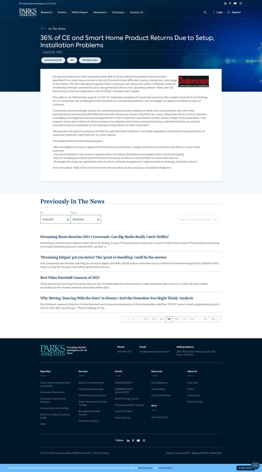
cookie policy (165, 468)
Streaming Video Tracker (92, 395)
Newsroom (99, 12)
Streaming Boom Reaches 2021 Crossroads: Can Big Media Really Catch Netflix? (104, 236)
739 (153, 319)
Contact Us (136, 12)
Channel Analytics (89, 421)
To (41, 213)
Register (236, 12)
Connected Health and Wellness (53, 400)
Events (62, 12)
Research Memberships (91, 383)
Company (118, 12)
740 (161, 319)
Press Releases (159, 383)
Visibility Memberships (91, 389)
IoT (72, 60)
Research (46, 12)
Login (219, 12)
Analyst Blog (158, 389)
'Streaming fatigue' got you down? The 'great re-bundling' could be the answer (103, 257)
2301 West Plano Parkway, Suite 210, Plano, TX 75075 (196, 353)
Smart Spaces (122, 418)
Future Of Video (123, 411)
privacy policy (145, 468)
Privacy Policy (195, 402)
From (74, 213)
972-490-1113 (124, 352)
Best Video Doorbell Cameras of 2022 (69, 277)
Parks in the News (161, 395)
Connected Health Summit (129, 405)
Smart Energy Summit (127, 399)
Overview (193, 383)
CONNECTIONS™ (124, 383)
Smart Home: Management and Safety (55, 384)
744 (192, 319)
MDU (42, 424)
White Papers (80, 12)
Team (191, 389)
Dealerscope (90, 60)
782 (213, 319)
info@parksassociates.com (154, 352)
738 (146, 319)
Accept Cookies (246, 468)
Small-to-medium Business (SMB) (55, 416)
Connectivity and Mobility (54, 408)
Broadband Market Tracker (89, 413)
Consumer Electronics (52, 392)
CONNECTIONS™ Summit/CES (124, 391)
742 (177, 319)
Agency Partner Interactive (207, 453)
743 (184, 319)
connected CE (53, 60)
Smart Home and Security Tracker (93, 403)
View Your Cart (159, 417)
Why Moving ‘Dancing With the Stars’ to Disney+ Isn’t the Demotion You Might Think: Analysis (116, 298)
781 (205, 319)
